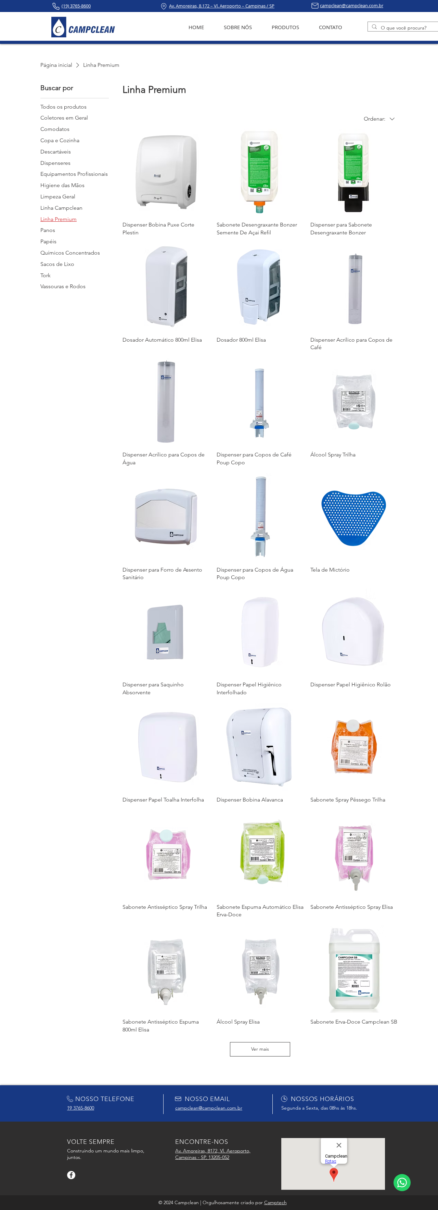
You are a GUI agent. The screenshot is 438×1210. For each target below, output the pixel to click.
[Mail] (315, 6)
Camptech (275, 1202)
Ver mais (260, 1049)
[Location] (163, 6)
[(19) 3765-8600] (56, 6)
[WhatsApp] (402, 1182)
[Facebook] (71, 1175)
